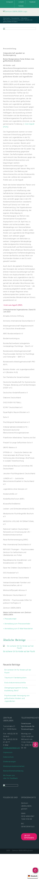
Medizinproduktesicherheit (14, 766)
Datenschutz (8, 757)
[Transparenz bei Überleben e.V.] (10, 786)
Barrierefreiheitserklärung (13, 771)
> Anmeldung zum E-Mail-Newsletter (18, 629)
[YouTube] (7, 803)
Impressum (7, 752)
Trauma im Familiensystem (15, 678)
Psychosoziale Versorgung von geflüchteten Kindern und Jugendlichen (16, 698)
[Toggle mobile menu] (35, 14)
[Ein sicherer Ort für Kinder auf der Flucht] (19, 646)
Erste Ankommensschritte (15, 683)
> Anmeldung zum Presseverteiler (16, 624)
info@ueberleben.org (11, 748)
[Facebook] (4, 803)
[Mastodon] (4, 807)
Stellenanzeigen (9, 761)
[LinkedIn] (14, 803)
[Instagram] (11, 803)
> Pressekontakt (10, 619)
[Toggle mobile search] (31, 14)
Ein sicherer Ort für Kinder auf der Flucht (19, 651)
